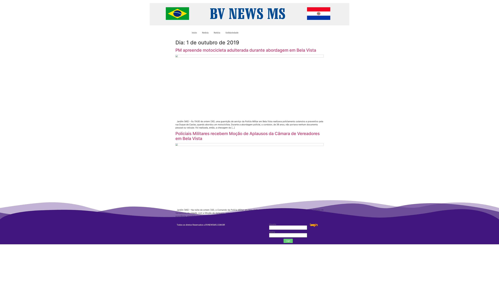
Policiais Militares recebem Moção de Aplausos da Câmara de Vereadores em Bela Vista (247, 136)
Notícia (205, 32)
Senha (272, 232)
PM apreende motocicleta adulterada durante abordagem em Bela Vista (245, 50)
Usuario (272, 224)
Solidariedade (231, 32)
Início (194, 32)
